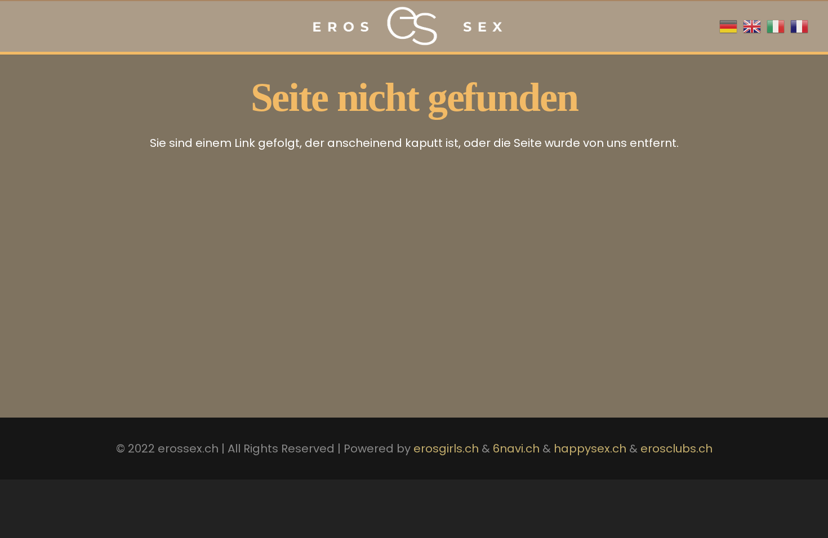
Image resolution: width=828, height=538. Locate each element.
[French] (799, 25)
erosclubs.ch (675, 448)
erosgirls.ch (446, 448)
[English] (752, 25)
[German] (728, 25)
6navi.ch (516, 448)
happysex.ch (590, 448)
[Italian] (775, 25)
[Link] (406, 26)
